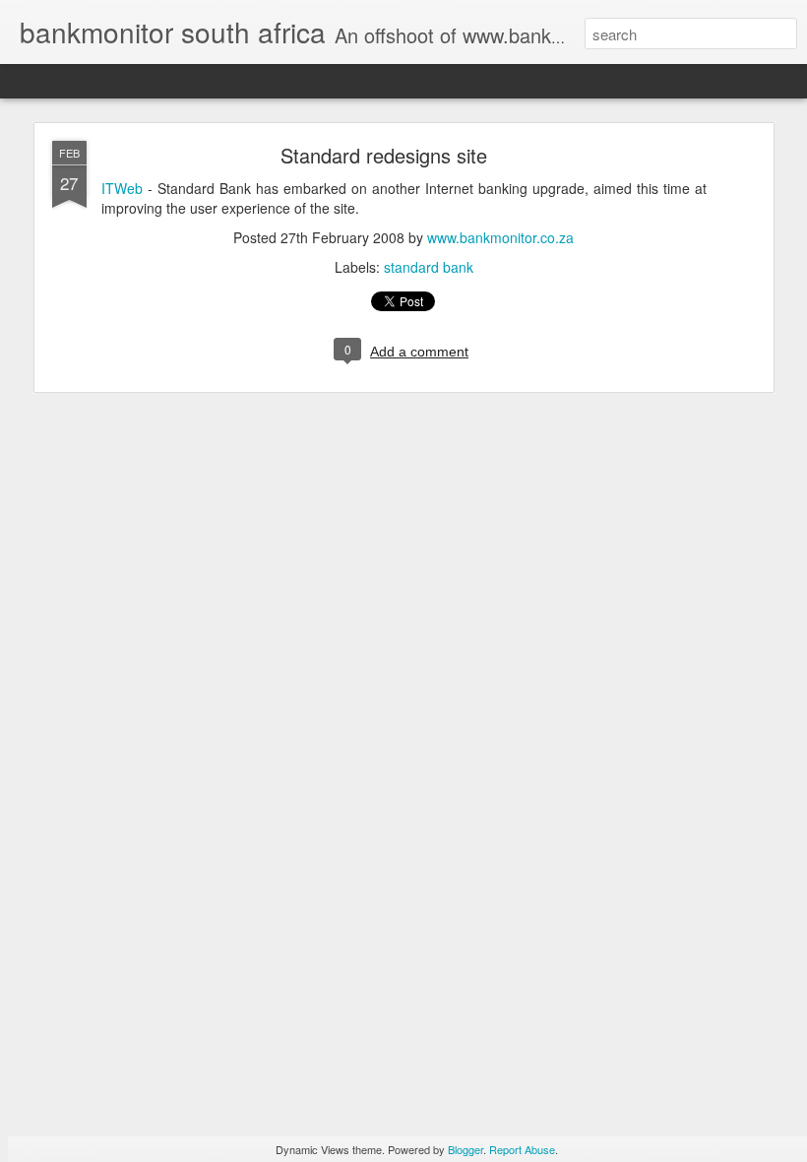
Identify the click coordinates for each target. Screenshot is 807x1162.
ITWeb (122, 188)
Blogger (465, 1149)
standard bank (428, 267)
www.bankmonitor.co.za (500, 237)
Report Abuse (522, 1149)
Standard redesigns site (383, 155)
